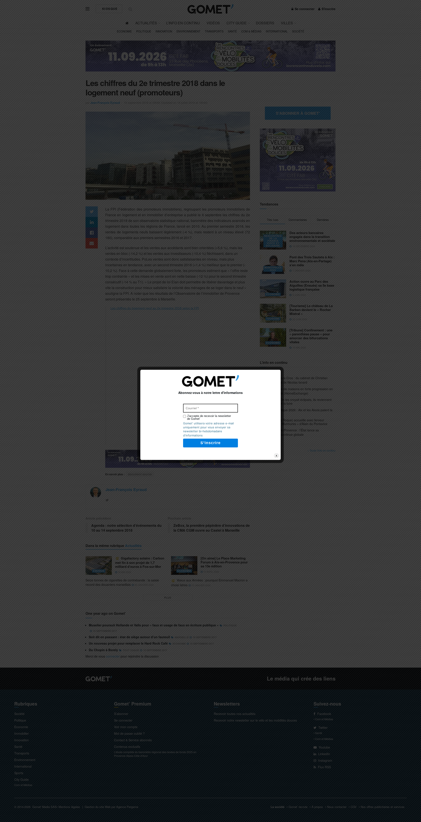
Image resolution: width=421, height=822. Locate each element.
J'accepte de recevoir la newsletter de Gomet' (209, 417)
